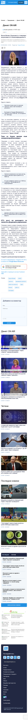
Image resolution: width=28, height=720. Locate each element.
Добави (9, 323)
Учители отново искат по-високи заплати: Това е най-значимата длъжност (13, 107)
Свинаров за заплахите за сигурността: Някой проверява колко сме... (13, 397)
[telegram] (18, 657)
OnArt (5, 697)
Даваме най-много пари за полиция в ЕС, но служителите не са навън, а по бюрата (14, 214)
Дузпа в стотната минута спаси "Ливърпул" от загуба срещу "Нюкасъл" (12, 582)
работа (17, 287)
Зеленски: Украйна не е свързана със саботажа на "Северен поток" (13, 598)
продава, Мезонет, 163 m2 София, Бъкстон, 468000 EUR (18, 615)
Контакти (5, 665)
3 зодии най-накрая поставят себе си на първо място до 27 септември (13, 426)
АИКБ (19, 278)
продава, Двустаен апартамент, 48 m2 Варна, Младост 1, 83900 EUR (18, 630)
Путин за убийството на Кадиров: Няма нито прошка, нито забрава (13, 472)
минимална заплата (21, 281)
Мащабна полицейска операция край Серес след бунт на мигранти (13, 559)
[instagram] (15, 657)
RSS (4, 694)
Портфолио (6, 676)
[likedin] (8, 657)
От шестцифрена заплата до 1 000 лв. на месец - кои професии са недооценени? (15, 182)
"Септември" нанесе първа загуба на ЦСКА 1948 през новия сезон (13, 566)
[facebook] (4, 657)
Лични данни (6, 700)
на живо (21, 2)
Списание (5, 689)
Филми (5, 691)
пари (21, 284)
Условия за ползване (8, 671)
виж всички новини (14, 605)
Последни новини (12, 2)
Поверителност (7, 669)
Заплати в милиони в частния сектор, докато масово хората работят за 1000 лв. (14, 175)
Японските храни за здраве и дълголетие (11, 573)
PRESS (5, 680)
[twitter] (11, 657)
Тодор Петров (21, 45)
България (11, 290)
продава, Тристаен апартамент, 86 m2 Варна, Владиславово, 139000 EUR (18, 638)
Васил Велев (12, 278)
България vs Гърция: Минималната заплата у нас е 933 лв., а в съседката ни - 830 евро (15, 113)
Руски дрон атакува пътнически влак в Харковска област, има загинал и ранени (14, 590)
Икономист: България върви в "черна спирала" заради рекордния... (12, 351)
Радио (5, 687)
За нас (5, 667)
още (4, 32)
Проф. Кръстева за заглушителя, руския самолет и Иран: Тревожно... (13, 374)
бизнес (10, 287)
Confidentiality (6, 703)
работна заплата (13, 284)
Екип (4, 678)
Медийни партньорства (9, 683)
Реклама (5, 685)
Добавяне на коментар (12, 301)
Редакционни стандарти (9, 674)
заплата (11, 281)
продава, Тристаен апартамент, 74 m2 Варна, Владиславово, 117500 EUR (18, 623)
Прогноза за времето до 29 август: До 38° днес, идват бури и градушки (14, 449)
